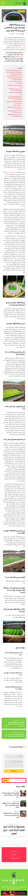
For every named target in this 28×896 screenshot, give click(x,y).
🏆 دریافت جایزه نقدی (14, 455)
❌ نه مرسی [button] (14, 459)
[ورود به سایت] (14, 441)
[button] (14, 448)
